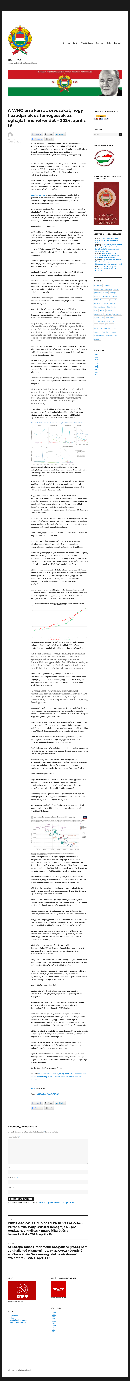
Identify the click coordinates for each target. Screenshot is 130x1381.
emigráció (108, 289)
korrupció (113, 300)
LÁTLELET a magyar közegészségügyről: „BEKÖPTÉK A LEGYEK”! (106, 268)
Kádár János (98, 303)
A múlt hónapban (38, 195)
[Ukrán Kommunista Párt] (58, 1289)
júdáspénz (97, 296)
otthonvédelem (99, 321)
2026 (54, 1312)
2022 (54, 1321)
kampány (106, 296)
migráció (109, 310)
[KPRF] (22, 1290)
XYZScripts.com (76, 1380)
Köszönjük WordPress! (23, 1370)
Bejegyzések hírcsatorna (17, 1318)
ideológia (113, 293)
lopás (96, 310)
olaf (102, 318)
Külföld (108, 43)
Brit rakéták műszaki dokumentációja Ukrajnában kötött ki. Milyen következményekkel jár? (107, 255)
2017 (53, 1332)
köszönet (113, 303)
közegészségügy (99, 307)
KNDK (96, 300)
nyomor (96, 318)
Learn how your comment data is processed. (57, 1202)
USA (115, 328)
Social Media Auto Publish (56, 1380)
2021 (53, 1323)
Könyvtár (99, 43)
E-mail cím (13, 1178)
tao (106, 325)
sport (96, 325)
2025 (54, 1314)
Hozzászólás (14, 1137)
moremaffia (117, 314)
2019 (54, 1327)
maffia (102, 310)
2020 (54, 1325)
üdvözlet (97, 339)
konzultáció (104, 300)
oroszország (110, 318)
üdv (116, 335)
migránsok (107, 314)
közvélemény (111, 307)
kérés (106, 303)
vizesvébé (104, 332)
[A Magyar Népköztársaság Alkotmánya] (106, 203)
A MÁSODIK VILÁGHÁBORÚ (48, 1094)
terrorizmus (98, 328)
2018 (53, 1329)
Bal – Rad (14, 60)
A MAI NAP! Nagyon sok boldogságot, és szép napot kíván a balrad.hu (106, 240)
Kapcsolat (118, 43)
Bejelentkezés (14, 1316)
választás (113, 332)
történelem (108, 328)
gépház (105, 293)
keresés (114, 296)
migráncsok (98, 314)
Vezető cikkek (87, 43)
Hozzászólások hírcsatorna (18, 1320)
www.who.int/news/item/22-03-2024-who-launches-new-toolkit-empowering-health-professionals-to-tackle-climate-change (59, 1077)
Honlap (11, 1188)
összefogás (109, 335)
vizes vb (96, 332)
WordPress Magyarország (18, 1322)
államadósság (99, 335)
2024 (54, 1317)
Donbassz (107, 285)
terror (111, 325)
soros (114, 321)
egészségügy (98, 289)
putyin (109, 321)
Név (10, 1168)
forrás (33, 1088)
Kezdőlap (66, 43)
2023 (54, 1319)
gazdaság (97, 293)
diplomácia (98, 285)
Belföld (76, 43)
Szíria (101, 325)
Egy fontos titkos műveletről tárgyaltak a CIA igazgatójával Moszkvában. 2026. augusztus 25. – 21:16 (108, 262)
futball (116, 289)
